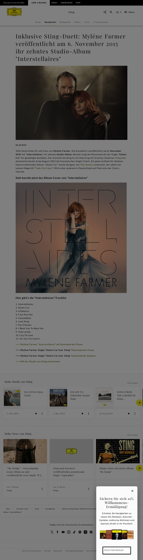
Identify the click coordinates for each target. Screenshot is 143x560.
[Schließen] (132, 491)
